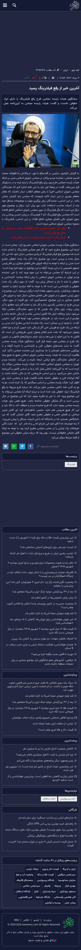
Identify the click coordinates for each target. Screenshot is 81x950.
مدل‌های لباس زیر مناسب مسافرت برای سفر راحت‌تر (45, 818)
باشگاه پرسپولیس (45, 880)
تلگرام (26, 920)
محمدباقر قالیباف (24, 880)
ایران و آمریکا (69, 869)
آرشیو (36, 920)
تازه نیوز (40, 5)
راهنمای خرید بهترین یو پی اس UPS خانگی (50, 824)
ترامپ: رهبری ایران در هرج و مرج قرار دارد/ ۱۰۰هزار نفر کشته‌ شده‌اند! (41, 555)
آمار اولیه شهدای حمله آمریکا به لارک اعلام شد (49, 613)
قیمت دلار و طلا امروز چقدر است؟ (55, 730)
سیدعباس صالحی (31, 886)
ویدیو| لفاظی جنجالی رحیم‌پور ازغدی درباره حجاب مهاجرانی (42, 718)
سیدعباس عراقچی (67, 875)
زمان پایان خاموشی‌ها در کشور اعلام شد (52, 598)
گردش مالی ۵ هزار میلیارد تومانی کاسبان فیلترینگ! (38, 237)
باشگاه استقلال (23, 891)
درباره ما (48, 920)
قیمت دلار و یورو (50, 869)
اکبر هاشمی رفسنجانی (65, 897)
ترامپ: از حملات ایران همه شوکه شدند (52, 724)
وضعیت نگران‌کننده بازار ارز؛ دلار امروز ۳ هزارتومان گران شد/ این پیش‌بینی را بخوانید (39, 584)
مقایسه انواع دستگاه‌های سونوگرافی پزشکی (50, 836)
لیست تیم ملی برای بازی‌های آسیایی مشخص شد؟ (46, 547)
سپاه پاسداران (49, 891)
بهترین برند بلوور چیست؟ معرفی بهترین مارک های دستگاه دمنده (39, 830)
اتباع (36, 891)
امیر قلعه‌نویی (25, 897)
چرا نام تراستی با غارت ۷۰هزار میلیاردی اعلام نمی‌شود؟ (44, 755)
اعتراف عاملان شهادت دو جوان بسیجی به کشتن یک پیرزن (42, 639)
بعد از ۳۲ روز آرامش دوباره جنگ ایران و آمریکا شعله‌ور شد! (42, 592)
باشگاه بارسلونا (43, 897)
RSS (16, 920)
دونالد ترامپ (32, 869)
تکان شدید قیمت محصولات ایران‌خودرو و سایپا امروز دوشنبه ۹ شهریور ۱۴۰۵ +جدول (40, 565)
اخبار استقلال (49, 799)
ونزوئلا (57, 886)
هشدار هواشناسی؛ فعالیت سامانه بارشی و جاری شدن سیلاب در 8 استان (39, 646)
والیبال (47, 886)
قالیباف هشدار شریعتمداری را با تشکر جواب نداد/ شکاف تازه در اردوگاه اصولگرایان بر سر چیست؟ (40, 574)
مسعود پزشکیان (68, 891)
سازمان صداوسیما (67, 880)
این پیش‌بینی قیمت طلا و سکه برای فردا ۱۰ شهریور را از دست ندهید (41, 539)
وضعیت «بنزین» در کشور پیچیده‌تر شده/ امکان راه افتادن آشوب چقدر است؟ (40, 605)
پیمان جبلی (70, 903)
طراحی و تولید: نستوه (38, 940)
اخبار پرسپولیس (67, 799)
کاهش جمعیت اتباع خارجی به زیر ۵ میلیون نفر (48, 749)
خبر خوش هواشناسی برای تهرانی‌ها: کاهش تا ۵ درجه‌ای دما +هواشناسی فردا (41, 621)
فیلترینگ (71, 464)
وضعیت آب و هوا (24, 875)
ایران (65, 70)
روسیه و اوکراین (53, 903)
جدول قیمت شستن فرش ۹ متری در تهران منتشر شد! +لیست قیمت (40, 843)
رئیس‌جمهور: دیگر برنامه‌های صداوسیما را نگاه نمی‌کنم (45, 761)
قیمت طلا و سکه (45, 875)
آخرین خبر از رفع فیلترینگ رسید (54, 88)
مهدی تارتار (70, 886)
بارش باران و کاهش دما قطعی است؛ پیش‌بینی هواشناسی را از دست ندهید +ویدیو (40, 778)
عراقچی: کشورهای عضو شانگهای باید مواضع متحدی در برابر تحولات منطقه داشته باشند (42, 662)
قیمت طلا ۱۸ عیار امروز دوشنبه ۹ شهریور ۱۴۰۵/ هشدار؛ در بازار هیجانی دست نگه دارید (40, 631)
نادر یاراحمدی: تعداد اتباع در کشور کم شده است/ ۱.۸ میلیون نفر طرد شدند (39, 768)
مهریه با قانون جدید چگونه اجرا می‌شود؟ (52, 654)
